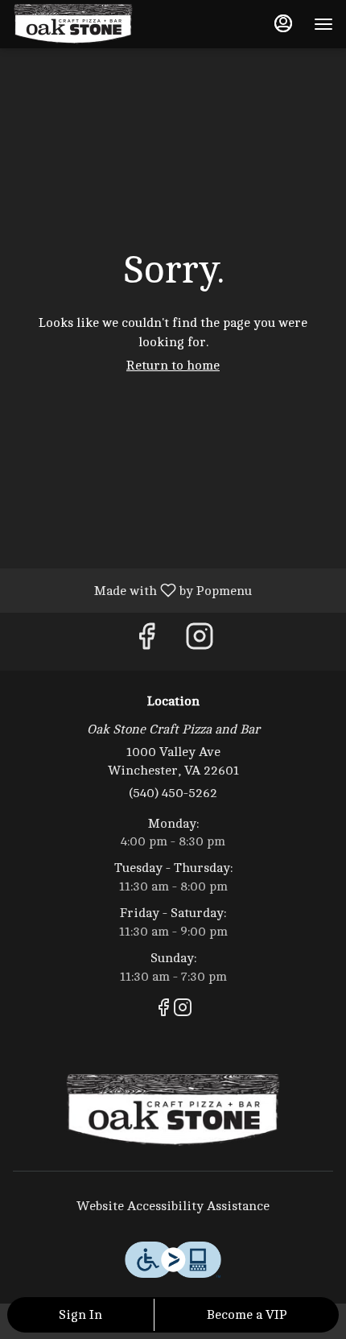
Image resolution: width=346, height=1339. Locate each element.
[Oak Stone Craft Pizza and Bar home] (85, 24)
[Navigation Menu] (323, 24)
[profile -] (283, 23)
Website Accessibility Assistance (173, 1206)
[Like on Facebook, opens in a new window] (146, 641)
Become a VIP (247, 1315)
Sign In (80, 1315)
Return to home (173, 365)
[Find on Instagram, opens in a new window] (199, 641)
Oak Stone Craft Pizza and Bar (173, 1110)
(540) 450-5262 (173, 793)
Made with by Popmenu (132, 590)
